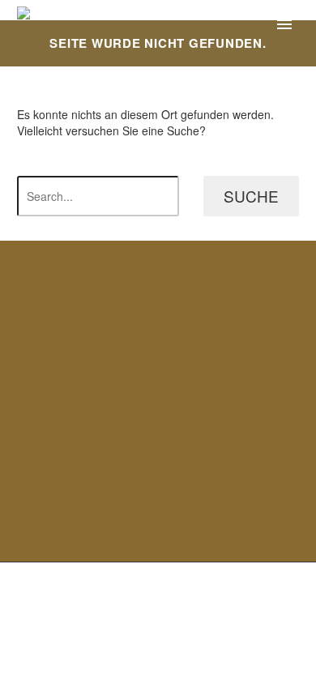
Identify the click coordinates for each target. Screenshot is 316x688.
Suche (251, 196)
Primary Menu (284, 24)
